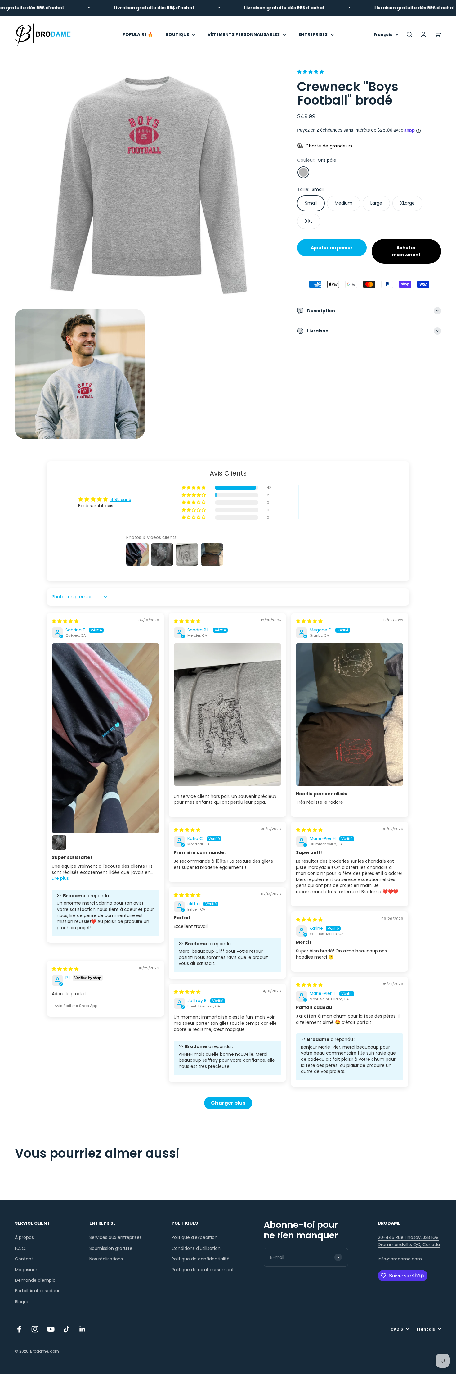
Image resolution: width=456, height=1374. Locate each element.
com (54, 1351)
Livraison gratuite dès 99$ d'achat (113, 8)
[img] (65, 621)
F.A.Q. (20, 1248)
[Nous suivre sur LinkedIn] (82, 1329)
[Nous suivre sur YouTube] (51, 1329)
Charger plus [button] (228, 1102)
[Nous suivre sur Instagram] (35, 1329)
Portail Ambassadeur (37, 1291)
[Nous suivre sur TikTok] (66, 1329)
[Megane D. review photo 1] (349, 714)
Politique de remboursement (203, 1270)
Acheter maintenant (406, 251)
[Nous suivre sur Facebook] (19, 1329)
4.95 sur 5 (120, 499)
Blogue (22, 1302)
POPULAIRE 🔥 (138, 34)
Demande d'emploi (35, 1280)
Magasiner (26, 1270)
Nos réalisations (106, 1259)
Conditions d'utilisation (196, 1248)
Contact (24, 1259)
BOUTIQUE (177, 34)
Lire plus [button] (60, 878)
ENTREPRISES (313, 34)
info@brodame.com (400, 1259)
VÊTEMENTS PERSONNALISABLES (244, 34)
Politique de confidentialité (201, 1259)
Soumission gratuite (110, 1248)
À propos (24, 1237)
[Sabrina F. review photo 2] (59, 842)
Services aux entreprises (115, 1237)
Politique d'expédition (194, 1237)
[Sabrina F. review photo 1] (105, 738)
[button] (310, 72)
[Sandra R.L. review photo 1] (227, 714)
